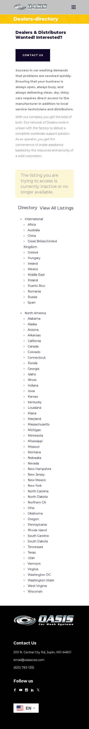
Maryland (34, 419)
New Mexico (37, 480)
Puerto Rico (36, 286)
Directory (27, 207)
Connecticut (37, 357)
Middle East (36, 275)
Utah (31, 558)
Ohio (31, 508)
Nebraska (34, 458)
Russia (32, 297)
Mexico (33, 269)
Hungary (34, 258)
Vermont (34, 563)
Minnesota (35, 435)
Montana (34, 452)
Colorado (34, 352)
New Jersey (36, 474)
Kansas (33, 396)
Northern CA (37, 502)
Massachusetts (38, 424)
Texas (32, 552)
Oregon (33, 519)
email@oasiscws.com (28, 660)
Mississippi (35, 441)
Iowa (31, 391)
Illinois (32, 380)
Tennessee (35, 547)
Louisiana (34, 408)
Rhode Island (37, 530)
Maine (32, 413)
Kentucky (35, 402)
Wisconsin (35, 591)
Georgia (33, 369)
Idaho (32, 374)
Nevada (33, 463)
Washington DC (39, 575)
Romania (34, 291)
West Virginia (37, 586)
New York (35, 486)
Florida (32, 363)
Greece (33, 252)
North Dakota (38, 497)
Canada (33, 346)
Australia (34, 230)
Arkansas (34, 335)
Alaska (32, 324)
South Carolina (38, 536)
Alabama (34, 318)
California (34, 341)
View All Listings (56, 208)
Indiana (33, 385)
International (34, 219)
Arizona (33, 330)
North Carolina (38, 491)
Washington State (41, 580)
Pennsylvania (37, 524)
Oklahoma (35, 513)
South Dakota (38, 541)
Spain (32, 302)
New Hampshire (39, 469)
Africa (32, 224)
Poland (33, 280)
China (32, 236)
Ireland (33, 263)
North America (35, 313)
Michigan (34, 430)
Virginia (33, 569)
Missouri (34, 447)
